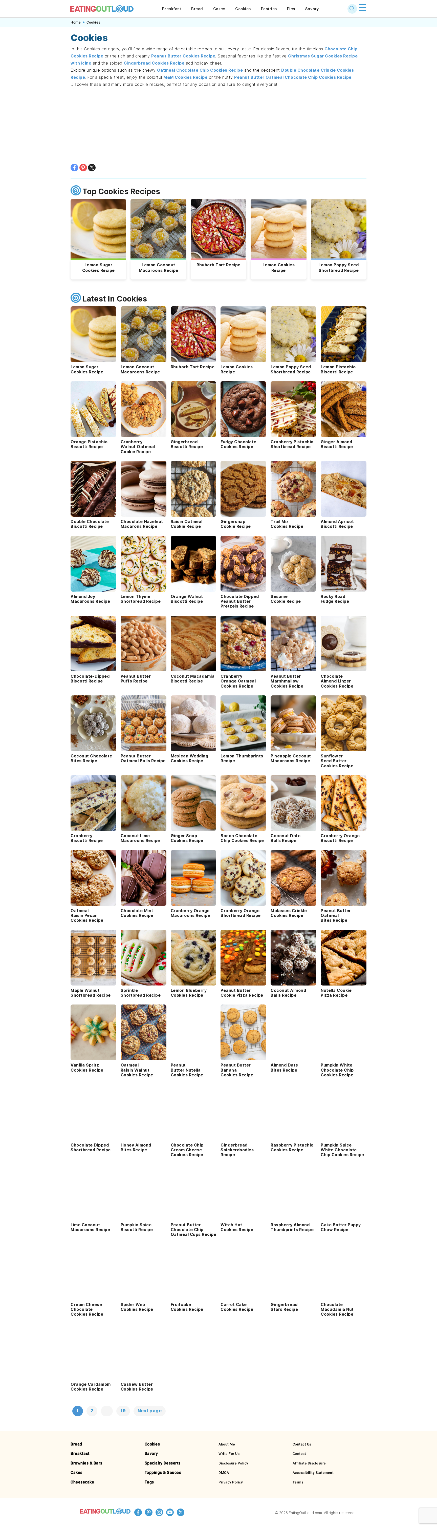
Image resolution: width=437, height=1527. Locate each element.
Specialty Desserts (163, 1463)
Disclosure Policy (233, 1463)
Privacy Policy (231, 1482)
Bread (197, 8)
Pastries (269, 8)
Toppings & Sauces (163, 1472)
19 (123, 1410)
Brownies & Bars (86, 1463)
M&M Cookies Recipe (185, 77)
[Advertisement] (218, 125)
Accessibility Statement (313, 1473)
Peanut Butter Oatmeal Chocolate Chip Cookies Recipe (293, 77)
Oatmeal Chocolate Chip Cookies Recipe (200, 70)
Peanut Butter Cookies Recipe (183, 55)
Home (76, 22)
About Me (227, 1444)
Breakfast (171, 8)
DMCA (224, 1473)
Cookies (243, 8)
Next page (150, 1410)
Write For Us (229, 1454)
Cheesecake (82, 1482)
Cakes (219, 8)
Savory (312, 8)
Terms (298, 1482)
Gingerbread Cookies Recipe (154, 63)
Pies (291, 8)
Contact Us (302, 1444)
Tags (149, 1482)
